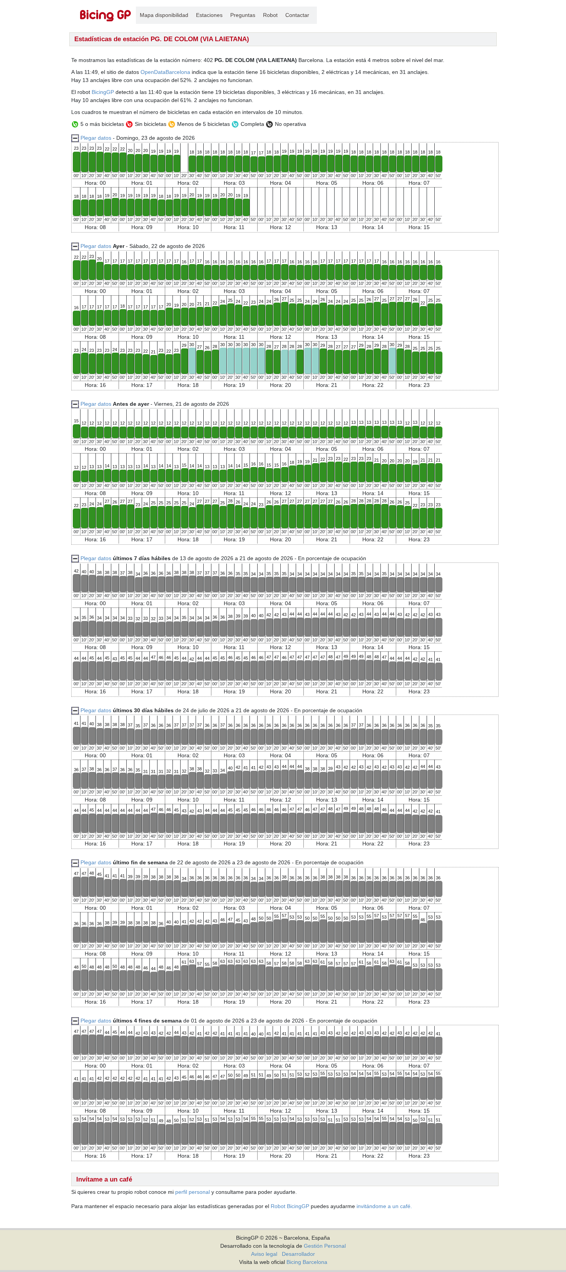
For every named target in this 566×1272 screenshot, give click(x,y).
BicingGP (103, 92)
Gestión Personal (325, 1246)
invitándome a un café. (384, 1206)
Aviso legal (264, 1254)
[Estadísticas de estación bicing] (105, 15)
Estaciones (209, 15)
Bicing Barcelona (306, 1262)
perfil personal (192, 1192)
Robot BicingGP (290, 1206)
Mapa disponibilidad (164, 15)
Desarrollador (298, 1254)
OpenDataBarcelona (165, 72)
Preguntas (242, 15)
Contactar (297, 15)
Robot (270, 15)
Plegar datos (95, 138)
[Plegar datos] (75, 246)
